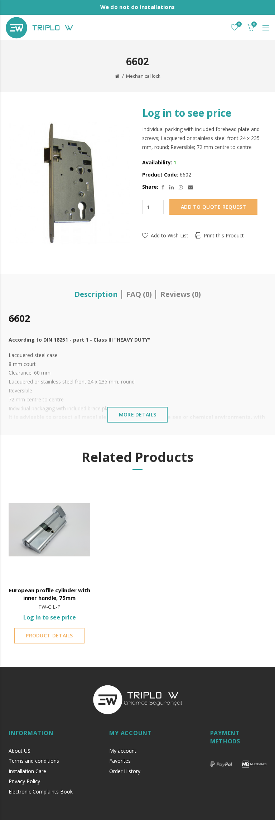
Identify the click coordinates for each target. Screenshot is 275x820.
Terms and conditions (34, 760)
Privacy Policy (24, 781)
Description (96, 294)
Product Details (49, 635)
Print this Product (224, 235)
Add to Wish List (169, 235)
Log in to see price (186, 113)
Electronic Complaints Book (41, 791)
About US (19, 750)
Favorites (120, 760)
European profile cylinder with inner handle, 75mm (49, 594)
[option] (49, 564)
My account (122, 750)
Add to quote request (213, 206)
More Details (137, 414)
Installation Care (27, 771)
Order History (124, 771)
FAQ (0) (139, 294)
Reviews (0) (180, 294)
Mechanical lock (143, 76)
